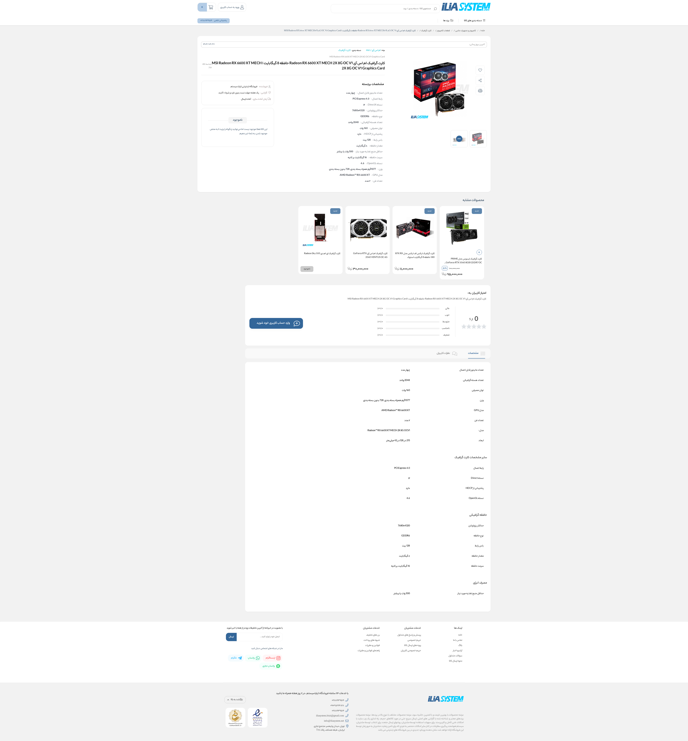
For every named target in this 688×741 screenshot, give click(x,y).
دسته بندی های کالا (473, 21)
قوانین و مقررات (372, 645)
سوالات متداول (455, 656)
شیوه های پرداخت (372, 640)
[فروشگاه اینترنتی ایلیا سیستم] (466, 6)
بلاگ (460, 645)
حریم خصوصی (414, 640)
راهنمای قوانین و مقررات (369, 651)
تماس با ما (457, 640)
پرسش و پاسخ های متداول (409, 635)
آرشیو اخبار (457, 651)
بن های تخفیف (373, 635)
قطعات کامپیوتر (442, 31)
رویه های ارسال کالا (412, 645)
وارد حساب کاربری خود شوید (273, 323)
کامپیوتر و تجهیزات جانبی (465, 31)
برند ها (446, 21)
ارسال (231, 637)
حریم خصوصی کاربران (411, 651)
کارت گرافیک (425, 31)
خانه (482, 31)
